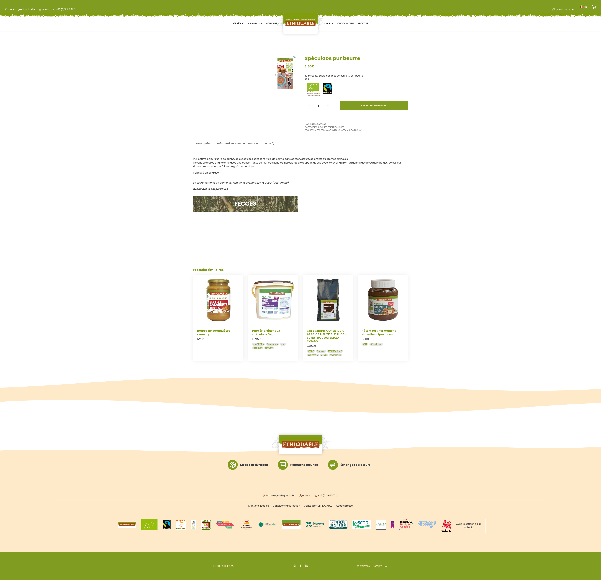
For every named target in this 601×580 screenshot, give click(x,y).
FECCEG (321, 130)
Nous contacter (564, 9)
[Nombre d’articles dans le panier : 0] (594, 7)
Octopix (377, 566)
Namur (46, 9)
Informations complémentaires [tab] (237, 143)
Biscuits (322, 127)
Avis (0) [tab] (269, 143)
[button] (584, 7)
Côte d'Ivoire (376, 344)
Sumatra (321, 351)
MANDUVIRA (331, 130)
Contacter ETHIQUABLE (318, 506)
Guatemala (344, 130)
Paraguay (356, 130)
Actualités (272, 23)
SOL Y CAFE (313, 355)
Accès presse (344, 506)
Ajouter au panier (374, 105)
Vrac (283, 344)
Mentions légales (258, 506)
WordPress (363, 566)
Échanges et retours (355, 465)
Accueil (238, 23)
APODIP (311, 351)
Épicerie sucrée (336, 127)
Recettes (363, 23)
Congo (324, 355)
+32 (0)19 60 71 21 (65, 9)
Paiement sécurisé (304, 465)
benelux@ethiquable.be (21, 9)
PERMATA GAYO (335, 351)
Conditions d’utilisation (286, 506)
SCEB (364, 344)
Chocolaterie (345, 23)
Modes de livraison (254, 465)
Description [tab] (203, 143)
